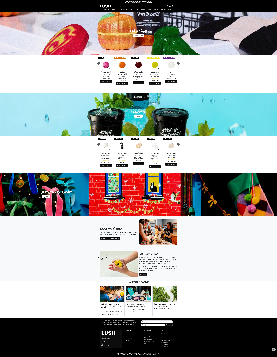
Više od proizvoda (165, 340)
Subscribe (169, 325)
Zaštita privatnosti (148, 339)
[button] (167, 6)
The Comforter (106, 72)
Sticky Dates (138, 72)
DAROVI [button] (163, 10)
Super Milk (106, 153)
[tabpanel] (138, 73)
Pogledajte (143, 274)
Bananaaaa (155, 72)
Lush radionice (164, 346)
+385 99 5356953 (107, 344)
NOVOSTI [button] (106, 10)
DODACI (170, 10)
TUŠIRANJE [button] (115, 10)
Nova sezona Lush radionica (135, 304)
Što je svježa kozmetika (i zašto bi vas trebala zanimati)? (164, 305)
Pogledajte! (138, 116)
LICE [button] (137, 10)
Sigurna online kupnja (149, 341)
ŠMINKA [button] (156, 10)
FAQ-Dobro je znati (148, 343)
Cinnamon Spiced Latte (122, 73)
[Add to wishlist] (109, 68)
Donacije (128, 340)
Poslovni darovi (164, 344)
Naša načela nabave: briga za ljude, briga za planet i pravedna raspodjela (111, 306)
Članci (162, 338)
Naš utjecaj (129, 338)
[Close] (276, 2)
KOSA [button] (131, 10)
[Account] (170, 6)
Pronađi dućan (164, 333)
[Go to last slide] (98, 63)
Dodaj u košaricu (105, 81)
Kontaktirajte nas (165, 336)
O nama (128, 333)
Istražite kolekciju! (138, 35)
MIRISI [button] (149, 10)
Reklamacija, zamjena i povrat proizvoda (151, 336)
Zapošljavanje (164, 342)
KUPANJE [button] (124, 10)
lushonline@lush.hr (107, 345)
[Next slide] (178, 63)
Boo (171, 72)
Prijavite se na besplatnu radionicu (110, 238)
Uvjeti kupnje (147, 333)
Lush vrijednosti (130, 336)
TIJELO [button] (143, 10)
